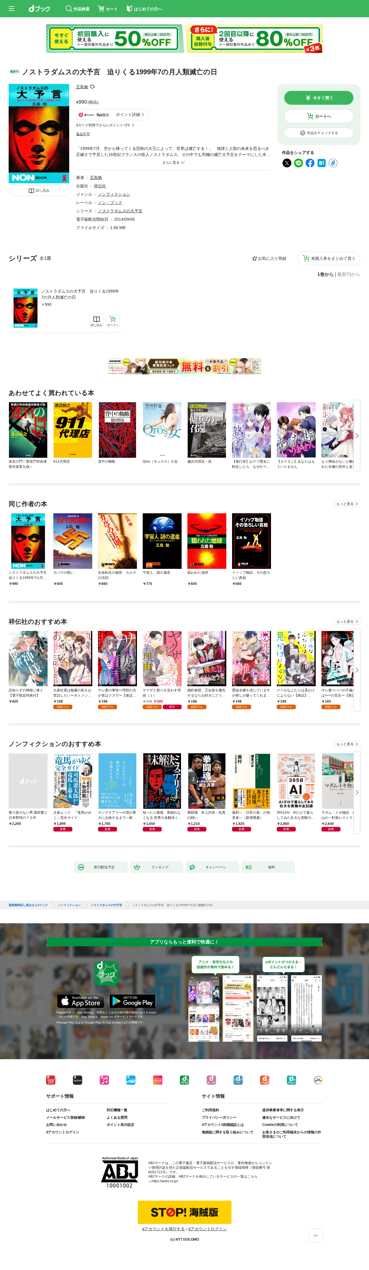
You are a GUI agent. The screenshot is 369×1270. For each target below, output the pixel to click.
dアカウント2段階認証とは (223, 1125)
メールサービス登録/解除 (65, 1117)
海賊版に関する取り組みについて (228, 1132)
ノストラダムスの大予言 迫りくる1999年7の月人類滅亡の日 (80, 294)
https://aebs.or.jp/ (165, 1181)
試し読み (43, 190)
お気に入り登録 (272, 258)
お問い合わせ (56, 1125)
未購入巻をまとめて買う (333, 258)
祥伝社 (100, 186)
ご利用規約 (210, 1110)
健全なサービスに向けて (281, 1117)
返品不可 (83, 134)
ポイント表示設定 (120, 1125)
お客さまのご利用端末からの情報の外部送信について (291, 1134)
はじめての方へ (58, 1110)
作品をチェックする (322, 133)
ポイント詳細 (128, 114)
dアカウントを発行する (163, 1229)
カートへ (323, 116)
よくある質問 (117, 1117)
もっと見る (345, 504)
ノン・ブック (110, 202)
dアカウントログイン (62, 1132)
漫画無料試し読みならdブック (28, 905)
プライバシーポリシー (219, 1117)
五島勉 (82, 87)
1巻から (325, 274)
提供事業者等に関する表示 (283, 1110)
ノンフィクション (114, 194)
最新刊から (348, 274)
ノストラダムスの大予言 (120, 211)
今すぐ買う (323, 98)
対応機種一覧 (117, 1110)
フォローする (92, 87)
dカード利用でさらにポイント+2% (103, 125)
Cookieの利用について (280, 1125)
